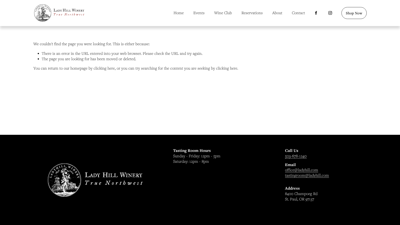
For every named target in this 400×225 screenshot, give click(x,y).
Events (199, 12)
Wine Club (223, 12)
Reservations (252, 12)
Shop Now (354, 13)
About (277, 12)
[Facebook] (316, 13)
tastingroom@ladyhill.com (307, 175)
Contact (298, 12)
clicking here (104, 68)
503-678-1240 (296, 155)
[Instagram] (330, 13)
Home (179, 12)
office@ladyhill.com (301, 169)
